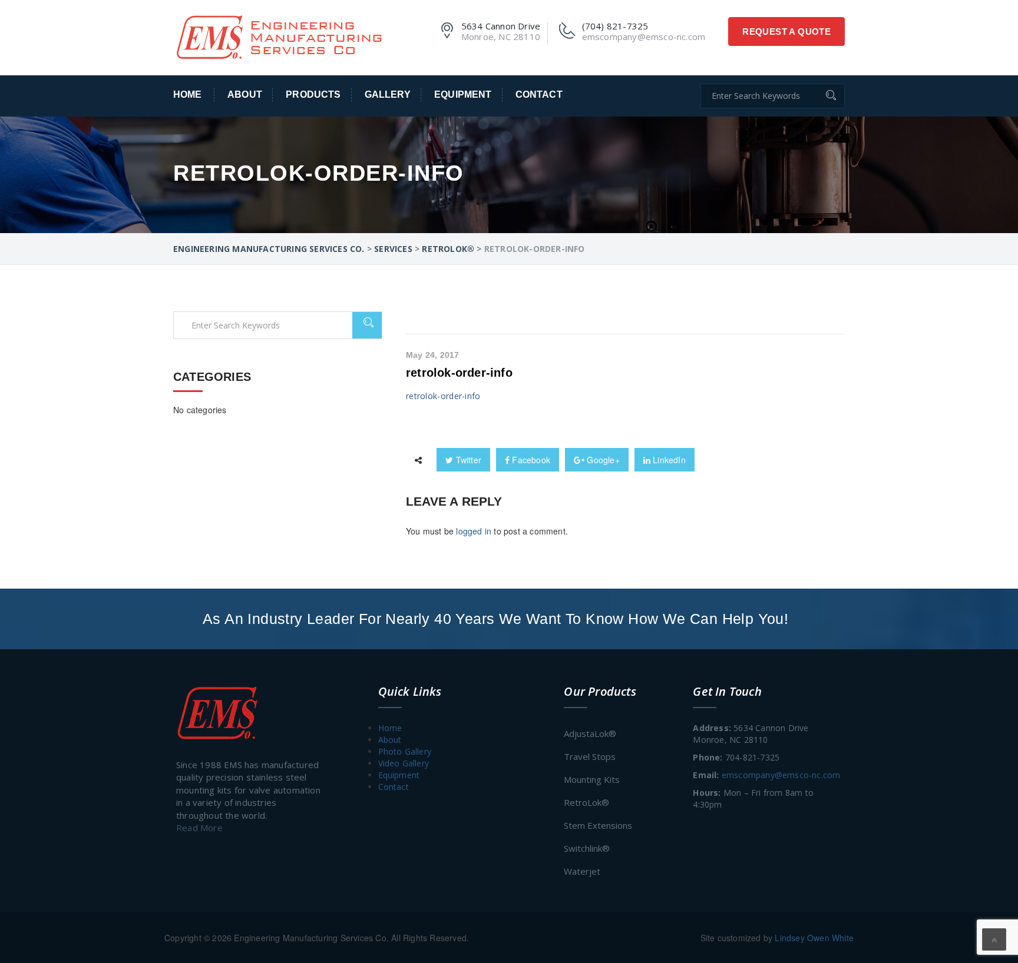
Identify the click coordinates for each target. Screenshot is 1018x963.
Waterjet (582, 871)
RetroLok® (586, 802)
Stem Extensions (598, 825)
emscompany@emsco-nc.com (781, 775)
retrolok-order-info (459, 372)
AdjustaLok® (590, 733)
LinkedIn (668, 460)
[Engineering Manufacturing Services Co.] (278, 36)
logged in (473, 531)
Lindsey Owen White (814, 938)
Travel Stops (590, 756)
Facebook (530, 460)
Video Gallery (403, 763)
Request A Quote (786, 31)
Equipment (462, 94)
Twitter (467, 460)
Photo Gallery (405, 751)
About (244, 94)
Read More (199, 828)
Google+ (602, 460)
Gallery (388, 94)
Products (313, 94)
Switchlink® (587, 848)
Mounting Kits (592, 779)
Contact (539, 94)
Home (187, 94)
